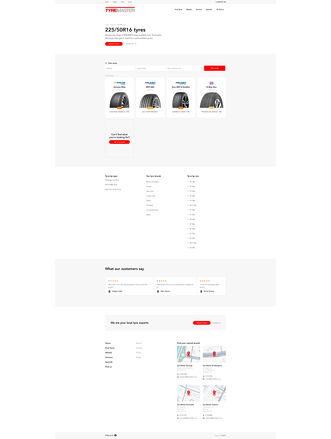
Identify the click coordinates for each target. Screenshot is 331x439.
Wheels (189, 9)
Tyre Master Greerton (210, 405)
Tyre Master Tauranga (184, 366)
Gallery (115, 2)
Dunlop (148, 186)
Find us (221, 9)
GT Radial (149, 205)
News (130, 2)
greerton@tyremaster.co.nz (213, 418)
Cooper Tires (150, 196)
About (107, 2)
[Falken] (120, 69)
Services (199, 9)
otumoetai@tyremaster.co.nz (188, 418)
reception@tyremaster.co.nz (188, 377)
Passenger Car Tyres (112, 180)
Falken (148, 201)
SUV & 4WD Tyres (111, 185)
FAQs (122, 2)
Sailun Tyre (150, 191)
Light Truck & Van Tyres (113, 189)
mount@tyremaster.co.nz (212, 379)
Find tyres (113, 25)
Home (107, 25)
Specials (209, 9)
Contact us (216, 323)
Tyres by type (111, 176)
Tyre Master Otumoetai (185, 405)
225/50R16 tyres (121, 25)
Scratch (223, 435)
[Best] (151, 69)
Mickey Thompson (152, 182)
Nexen (148, 215)
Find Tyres (178, 9)
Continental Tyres (152, 210)
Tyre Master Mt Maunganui (212, 366)
